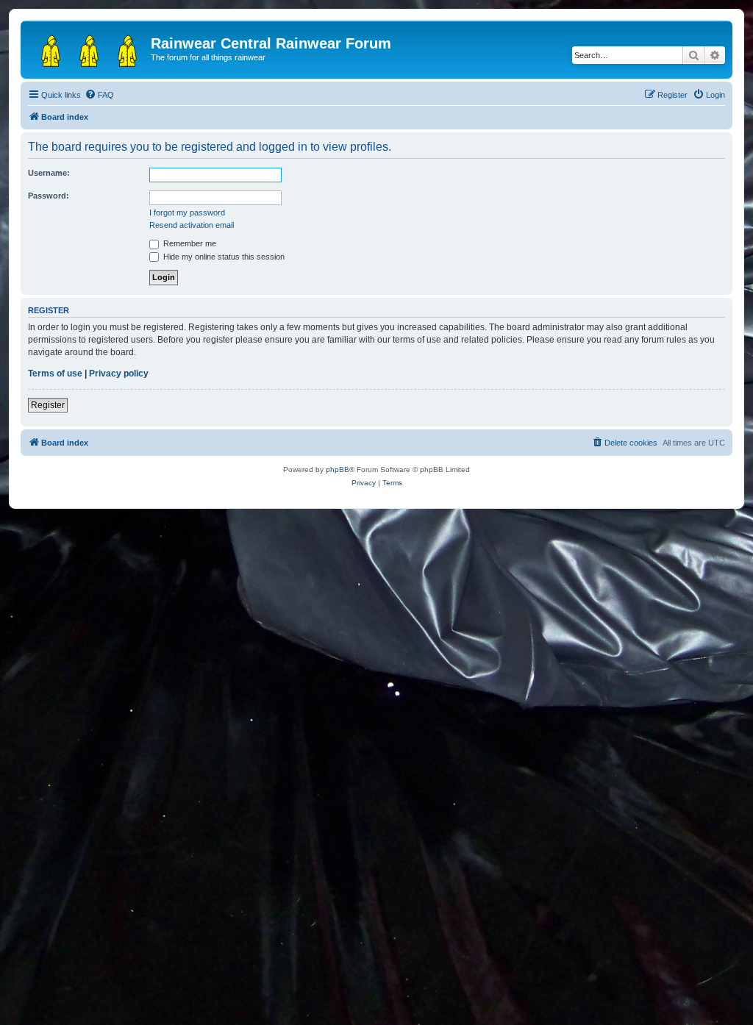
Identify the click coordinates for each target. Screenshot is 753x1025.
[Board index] (87, 47)
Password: (48, 195)
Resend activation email (191, 225)
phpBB (337, 469)
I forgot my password (187, 212)
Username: (49, 172)
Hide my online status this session (223, 256)
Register (48, 405)
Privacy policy (119, 373)
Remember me (188, 243)
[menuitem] (99, 95)
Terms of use (55, 373)
